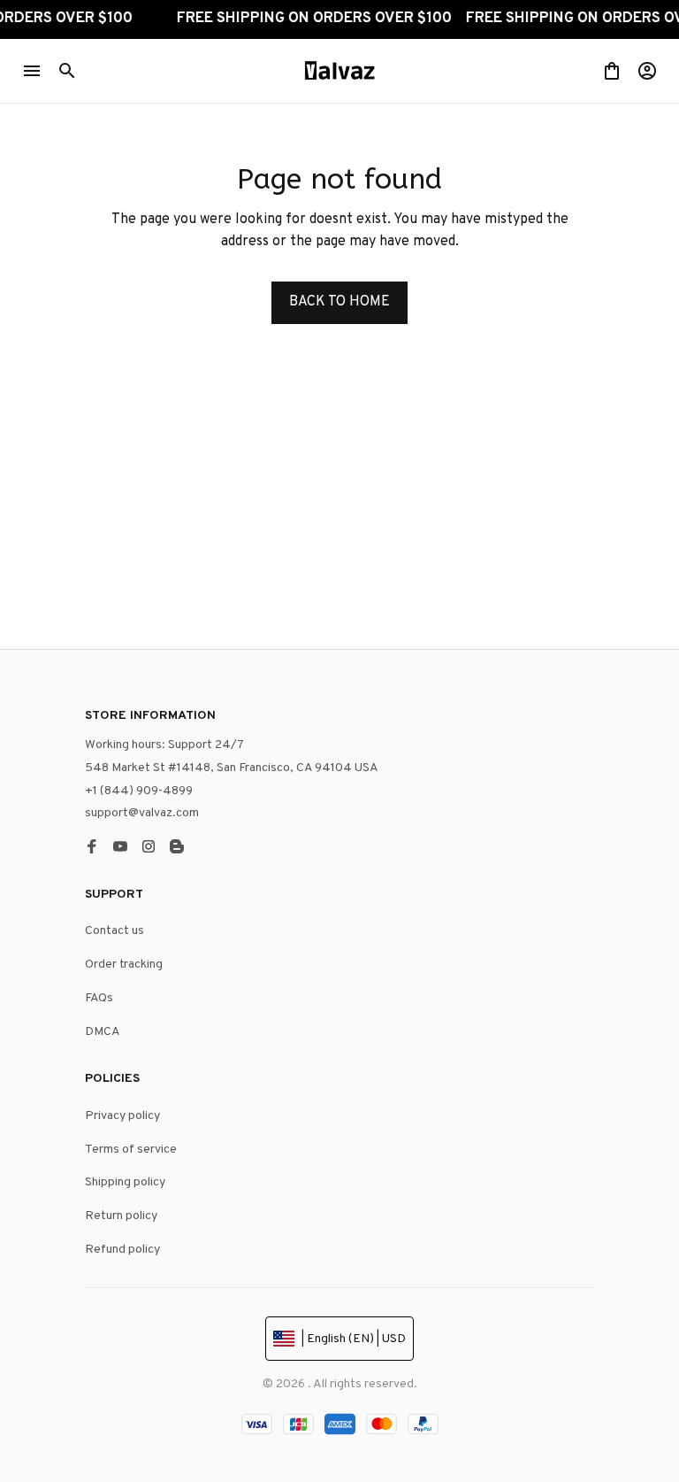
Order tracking (124, 964)
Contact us (114, 930)
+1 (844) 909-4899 (139, 791)
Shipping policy (125, 1182)
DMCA (102, 1031)
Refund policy (122, 1249)
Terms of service (131, 1149)
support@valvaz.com (142, 813)
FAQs (99, 998)
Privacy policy (122, 1115)
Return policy (121, 1215)
